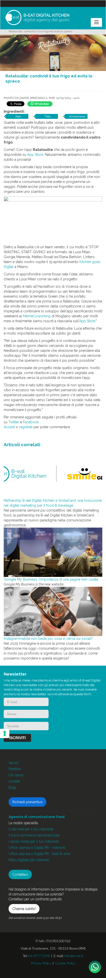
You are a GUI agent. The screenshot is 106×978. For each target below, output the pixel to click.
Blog (12, 787)
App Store (35, 155)
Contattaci (20, 874)
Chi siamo (16, 775)
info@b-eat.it (73, 956)
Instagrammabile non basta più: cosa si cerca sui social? (48, 638)
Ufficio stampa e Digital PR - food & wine (39, 854)
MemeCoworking (37, 316)
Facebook (31, 422)
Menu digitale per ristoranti (29, 860)
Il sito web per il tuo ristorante (31, 829)
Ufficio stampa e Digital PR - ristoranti (37, 848)
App (18, 116)
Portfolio (15, 769)
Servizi (14, 763)
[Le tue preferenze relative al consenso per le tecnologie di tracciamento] (4, 733)
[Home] (37, 17)
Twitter (13, 422)
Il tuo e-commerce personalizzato (34, 835)
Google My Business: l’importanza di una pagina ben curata (51, 579)
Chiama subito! (24, 909)
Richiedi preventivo (27, 802)
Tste (47, 116)
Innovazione (77, 116)
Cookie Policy (65, 963)
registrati (26, 427)
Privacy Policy (41, 963)
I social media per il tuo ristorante (34, 841)
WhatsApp (41, 104)
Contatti (14, 781)
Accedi (9, 427)
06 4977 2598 (39, 956)
